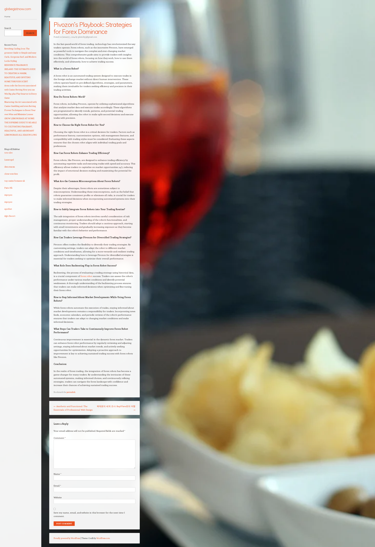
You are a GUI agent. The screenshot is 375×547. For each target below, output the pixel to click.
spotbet (8, 208)
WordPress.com (103, 538)
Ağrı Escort (9, 216)
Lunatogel (9, 159)
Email (57, 485)
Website (58, 497)
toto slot (8, 152)
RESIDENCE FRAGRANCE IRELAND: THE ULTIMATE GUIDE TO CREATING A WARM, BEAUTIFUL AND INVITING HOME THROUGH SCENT (19, 73)
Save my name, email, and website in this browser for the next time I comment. (89, 514)
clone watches (11, 173)
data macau (9, 166)
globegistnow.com (17, 9)
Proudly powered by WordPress (67, 538)
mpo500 (8, 194)
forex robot (86, 276)
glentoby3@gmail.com (87, 37)
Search (7, 28)
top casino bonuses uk (14, 180)
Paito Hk (8, 187)
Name (57, 473)
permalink (71, 392)
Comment (59, 437)
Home (7, 16)
